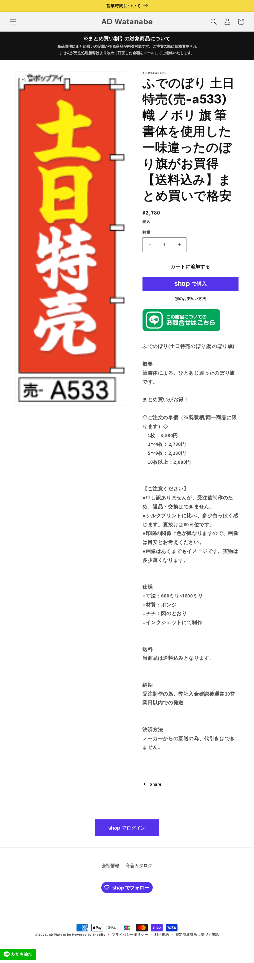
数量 (146, 232)
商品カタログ (139, 865)
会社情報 (111, 865)
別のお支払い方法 (190, 298)
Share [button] (155, 784)
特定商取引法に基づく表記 (197, 934)
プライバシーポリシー (130, 934)
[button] (13, 21)
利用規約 (162, 934)
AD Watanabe (60, 934)
